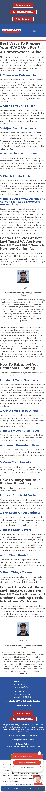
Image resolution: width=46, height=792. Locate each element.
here (24, 264)
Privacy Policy (23, 744)
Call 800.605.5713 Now (23, 12)
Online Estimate (23, 19)
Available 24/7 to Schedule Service (23, 701)
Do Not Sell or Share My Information (23, 747)
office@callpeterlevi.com (23, 740)
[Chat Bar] (23, 788)
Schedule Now (23, 5)
